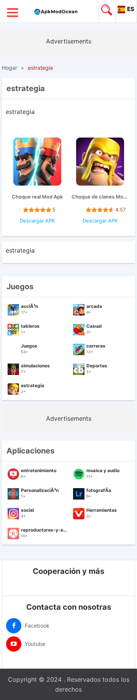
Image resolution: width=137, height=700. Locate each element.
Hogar (9, 67)
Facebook (36, 625)
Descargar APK (37, 221)
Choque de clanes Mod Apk (100, 197)
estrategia (40, 67)
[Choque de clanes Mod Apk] (100, 163)
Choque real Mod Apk (37, 197)
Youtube (34, 644)
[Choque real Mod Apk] (37, 163)
